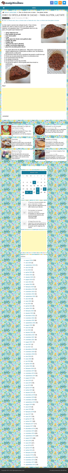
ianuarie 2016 (29, 455)
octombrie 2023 (30, 294)
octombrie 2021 (30, 339)
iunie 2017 (28, 416)
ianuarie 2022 (29, 332)
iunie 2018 (28, 409)
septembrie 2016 (30, 436)
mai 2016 (28, 445)
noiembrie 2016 (30, 431)
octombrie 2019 (30, 373)
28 (37, 192)
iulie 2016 (28, 440)
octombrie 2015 (30, 462)
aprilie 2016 (28, 448)
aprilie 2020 (28, 363)
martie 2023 (28, 308)
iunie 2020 (28, 359)
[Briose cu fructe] (6, 159)
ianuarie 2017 (29, 426)
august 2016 (29, 438)
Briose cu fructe (17, 151)
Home (6, 12)
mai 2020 (28, 361)
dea (13, 18)
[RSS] (60, 2)
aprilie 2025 (28, 272)
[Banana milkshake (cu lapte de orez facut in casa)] (6, 134)
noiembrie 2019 (30, 371)
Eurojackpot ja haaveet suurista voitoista (35, 211)
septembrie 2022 (30, 323)
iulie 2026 (28, 263)
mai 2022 (28, 330)
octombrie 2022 (30, 320)
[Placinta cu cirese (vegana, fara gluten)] (40, 159)
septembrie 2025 (30, 265)
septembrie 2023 (30, 296)
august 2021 (29, 342)
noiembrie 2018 (30, 397)
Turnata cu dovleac (51, 139)
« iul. (23, 198)
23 (44, 189)
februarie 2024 (29, 287)
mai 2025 (28, 270)
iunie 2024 (28, 282)
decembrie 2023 (30, 289)
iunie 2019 (28, 383)
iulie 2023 (28, 299)
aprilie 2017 (28, 419)
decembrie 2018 (30, 395)
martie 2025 (28, 275)
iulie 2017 (28, 414)
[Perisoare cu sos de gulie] (40, 134)
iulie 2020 (28, 356)
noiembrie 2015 (30, 460)
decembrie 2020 (30, 349)
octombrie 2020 (30, 354)
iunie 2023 (28, 301)
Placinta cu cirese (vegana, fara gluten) (55, 151)
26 (31, 192)
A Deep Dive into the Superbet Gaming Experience (37, 222)
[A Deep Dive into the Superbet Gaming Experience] (24, 226)
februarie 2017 (29, 424)
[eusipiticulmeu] (12, 4)
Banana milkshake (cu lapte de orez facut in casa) (21, 127)
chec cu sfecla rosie (9, 20)
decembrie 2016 (30, 428)
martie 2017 (28, 421)
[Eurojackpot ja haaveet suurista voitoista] (24, 215)
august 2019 (29, 378)
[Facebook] (52, 2)
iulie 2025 (28, 267)
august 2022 (29, 325)
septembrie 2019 (30, 375)
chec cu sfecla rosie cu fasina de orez (25, 20)
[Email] (64, 2)
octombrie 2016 (30, 433)
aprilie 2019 (28, 387)
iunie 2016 (28, 443)
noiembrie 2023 (30, 291)
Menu (34, 8)
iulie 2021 (28, 344)
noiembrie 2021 (30, 337)
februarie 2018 (29, 412)
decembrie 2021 (30, 335)
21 (37, 189)
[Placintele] (6, 147)
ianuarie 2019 (29, 392)
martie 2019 (28, 390)
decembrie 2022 (30, 315)
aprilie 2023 (28, 306)
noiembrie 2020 (30, 351)
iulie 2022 (28, 327)
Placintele (15, 139)
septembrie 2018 (30, 402)
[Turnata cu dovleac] (40, 147)
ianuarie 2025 (29, 277)
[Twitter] (56, 2)
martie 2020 (28, 366)
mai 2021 (28, 347)
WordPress (64, 470)
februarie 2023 (29, 311)
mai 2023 (28, 303)
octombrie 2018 (30, 399)
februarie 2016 (29, 452)
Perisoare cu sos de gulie (53, 126)
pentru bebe (12, 12)
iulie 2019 (28, 380)
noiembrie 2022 (30, 318)
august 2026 (29, 260)
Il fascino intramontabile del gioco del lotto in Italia (37, 203)
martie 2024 (28, 284)
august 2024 (29, 279)
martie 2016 (28, 450)
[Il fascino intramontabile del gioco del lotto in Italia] (24, 207)
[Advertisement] (34, 99)
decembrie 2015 (30, 457)
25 (27, 192)
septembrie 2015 (30, 464)
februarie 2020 (29, 368)
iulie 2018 (28, 407)
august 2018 (29, 404)
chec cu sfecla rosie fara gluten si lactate (48, 20)
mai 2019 (28, 385)
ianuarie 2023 (29, 313)
